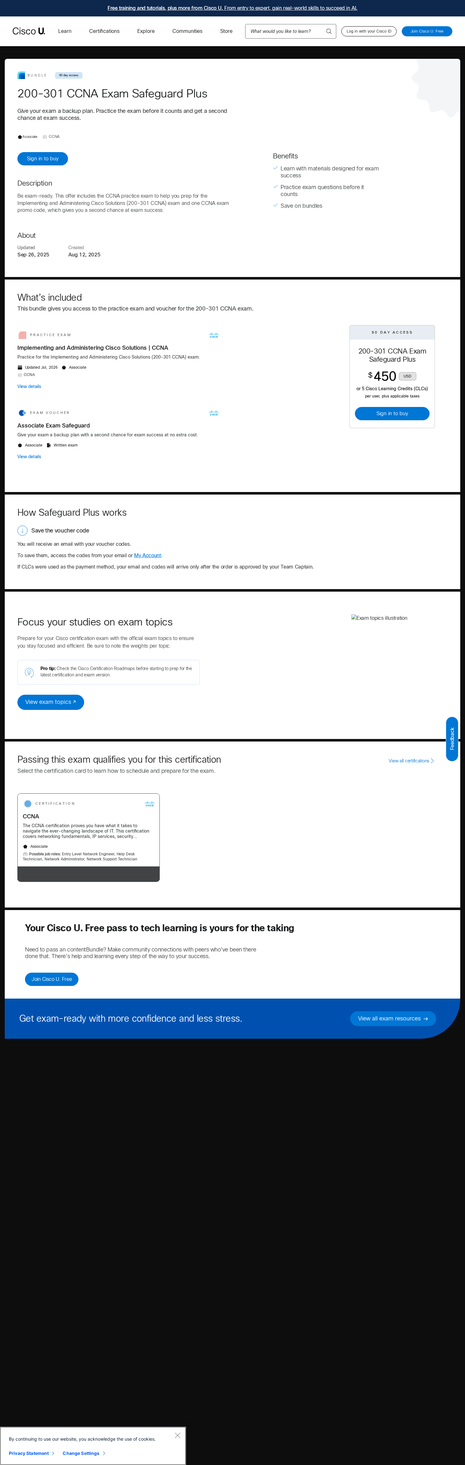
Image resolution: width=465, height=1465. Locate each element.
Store (226, 31)
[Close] (177, 1435)
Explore (146, 31)
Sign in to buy (43, 158)
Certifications (104, 31)
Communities (187, 31)
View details (29, 386)
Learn (64, 31)
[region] (93, 1446)
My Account (147, 555)
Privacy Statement (29, 1453)
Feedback (452, 739)
